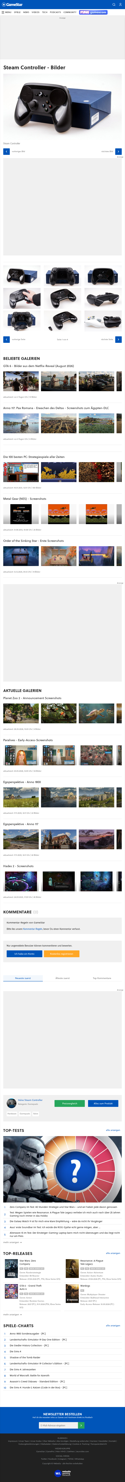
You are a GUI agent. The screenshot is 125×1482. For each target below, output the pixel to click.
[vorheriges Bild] (6, 151)
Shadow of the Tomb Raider (25, 1357)
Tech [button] (44, 12)
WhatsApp (79, 1458)
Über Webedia (49, 1441)
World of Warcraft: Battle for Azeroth (29, 1375)
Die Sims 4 (15, 1351)
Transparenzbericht (98, 1444)
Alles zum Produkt (103, 1103)
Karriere (93, 1441)
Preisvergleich (69, 1103)
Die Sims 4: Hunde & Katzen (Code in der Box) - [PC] (38, 1387)
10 (5, 1387)
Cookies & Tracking (81, 1444)
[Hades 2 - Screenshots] (21, 881)
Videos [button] (36, 12)
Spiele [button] (17, 12)
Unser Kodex (36, 1441)
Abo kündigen (63, 1441)
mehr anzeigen (11, 1314)
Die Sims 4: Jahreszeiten (23, 1369)
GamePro (50, 1451)
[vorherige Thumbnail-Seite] (6, 339)
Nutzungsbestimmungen (28, 1444)
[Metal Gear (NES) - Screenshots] (21, 514)
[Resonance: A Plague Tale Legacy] (72, 1268)
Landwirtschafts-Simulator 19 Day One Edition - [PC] (38, 1339)
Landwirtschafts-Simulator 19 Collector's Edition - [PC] (39, 1363)
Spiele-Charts (18, 1325)
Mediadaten (46, 1444)
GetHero (71, 1451)
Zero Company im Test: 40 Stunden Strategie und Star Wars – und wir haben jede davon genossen (63, 1207)
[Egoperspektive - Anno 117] (21, 839)
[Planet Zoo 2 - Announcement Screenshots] (21, 713)
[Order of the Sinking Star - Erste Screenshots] (21, 556)
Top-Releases (17, 1253)
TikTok (70, 1458)
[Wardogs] (72, 1293)
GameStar (40, 1451)
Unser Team (24, 1441)
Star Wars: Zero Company (28, 1262)
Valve (35, 1113)
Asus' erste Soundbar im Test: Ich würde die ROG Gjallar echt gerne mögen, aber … (55, 1227)
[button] (114, 4)
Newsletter (103, 1441)
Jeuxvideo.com (82, 1451)
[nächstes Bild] (118, 151)
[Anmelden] (81, 1425)
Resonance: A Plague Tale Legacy (91, 1262)
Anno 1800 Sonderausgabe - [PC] (28, 1333)
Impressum (12, 1441)
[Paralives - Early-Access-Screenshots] (21, 755)
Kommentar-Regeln (32, 928)
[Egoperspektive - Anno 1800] (21, 797)
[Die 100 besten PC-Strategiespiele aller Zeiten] (21, 472)
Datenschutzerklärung (61, 1444)
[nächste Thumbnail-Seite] (118, 339)
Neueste (23, 978)
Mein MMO (61, 1451)
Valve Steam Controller (30, 1100)
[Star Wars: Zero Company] (11, 1268)
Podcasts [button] (55, 12)
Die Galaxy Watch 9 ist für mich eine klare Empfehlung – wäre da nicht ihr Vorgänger (56, 1221)
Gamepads (25, 1113)
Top (102, 978)
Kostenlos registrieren (61, 953)
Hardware (11, 1113)
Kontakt (112, 1441)
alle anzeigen (113, 1130)
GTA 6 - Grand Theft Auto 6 (31, 1287)
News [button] (26, 12)
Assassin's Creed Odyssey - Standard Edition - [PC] (37, 1381)
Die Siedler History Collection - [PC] (29, 1345)
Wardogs (85, 1285)
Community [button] (69, 12)
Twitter (44, 1458)
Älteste (63, 978)
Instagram (62, 1458)
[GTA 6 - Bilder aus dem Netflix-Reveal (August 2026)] (21, 381)
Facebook (52, 1458)
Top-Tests (13, 1130)
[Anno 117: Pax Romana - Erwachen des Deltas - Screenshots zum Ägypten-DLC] (21, 423)
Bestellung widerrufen (79, 1441)
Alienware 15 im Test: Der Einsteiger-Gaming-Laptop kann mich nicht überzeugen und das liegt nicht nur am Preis (65, 1234)
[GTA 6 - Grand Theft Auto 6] (11, 1293)
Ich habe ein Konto (24, 953)
